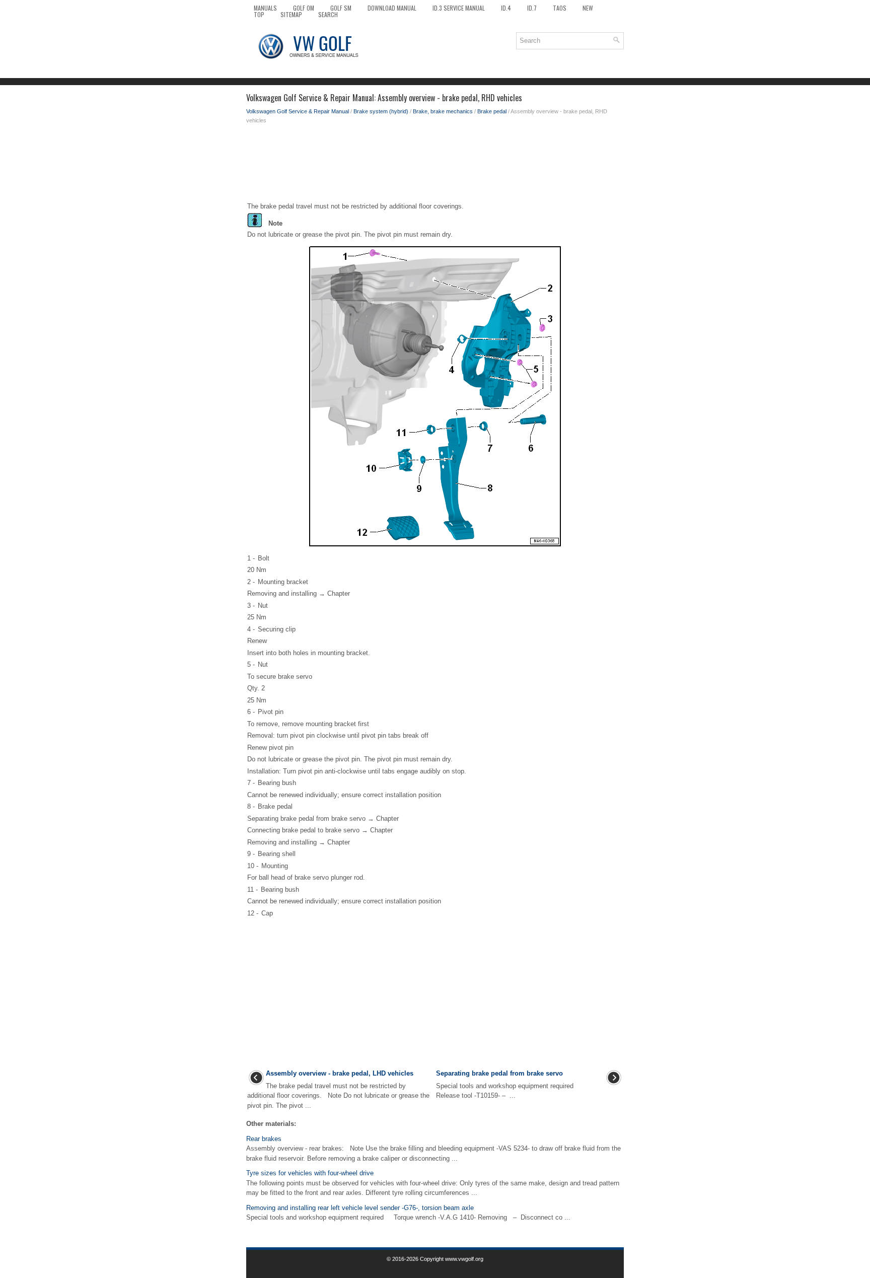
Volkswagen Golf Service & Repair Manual (297, 111)
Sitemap (291, 14)
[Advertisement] (435, 165)
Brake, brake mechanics (443, 111)
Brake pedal (491, 111)
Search (328, 14)
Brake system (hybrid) (380, 111)
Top (259, 14)
